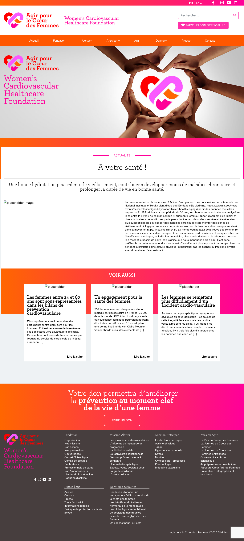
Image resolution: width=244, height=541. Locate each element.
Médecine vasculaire (167, 467)
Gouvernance (72, 453)
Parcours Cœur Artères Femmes (220, 467)
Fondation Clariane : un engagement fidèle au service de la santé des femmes (129, 495)
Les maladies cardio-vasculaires (129, 440)
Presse (185, 40)
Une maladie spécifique (124, 464)
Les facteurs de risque (168, 440)
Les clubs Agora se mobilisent (128, 509)
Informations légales (76, 505)
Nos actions (71, 446)
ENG (199, 2)
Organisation (72, 440)
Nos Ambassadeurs (76, 470)
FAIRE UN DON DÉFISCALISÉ (205, 25)
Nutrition (160, 457)
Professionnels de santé (78, 467)
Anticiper (112, 40)
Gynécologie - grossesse (170, 460)
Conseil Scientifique (76, 457)
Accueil (34, 40)
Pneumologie (163, 464)
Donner (160, 40)
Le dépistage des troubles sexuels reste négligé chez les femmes (128, 516)
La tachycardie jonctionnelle (126, 453)
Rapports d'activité (75, 477)
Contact (210, 40)
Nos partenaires (74, 450)
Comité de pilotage (75, 460)
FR (191, 2)
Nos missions (72, 443)
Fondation (59, 40)
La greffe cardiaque (121, 470)
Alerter (86, 40)
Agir (136, 40)
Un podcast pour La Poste (125, 522)
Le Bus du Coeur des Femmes (219, 440)
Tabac (158, 446)
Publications (71, 464)
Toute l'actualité (73, 502)
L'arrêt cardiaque (120, 474)
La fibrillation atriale (121, 450)
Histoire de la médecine (78, 474)
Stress (159, 453)
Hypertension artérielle (168, 450)
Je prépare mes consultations (218, 464)
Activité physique (165, 443)
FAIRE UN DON (122, 420)
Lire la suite (75, 356)
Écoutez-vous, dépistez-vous (127, 467)
